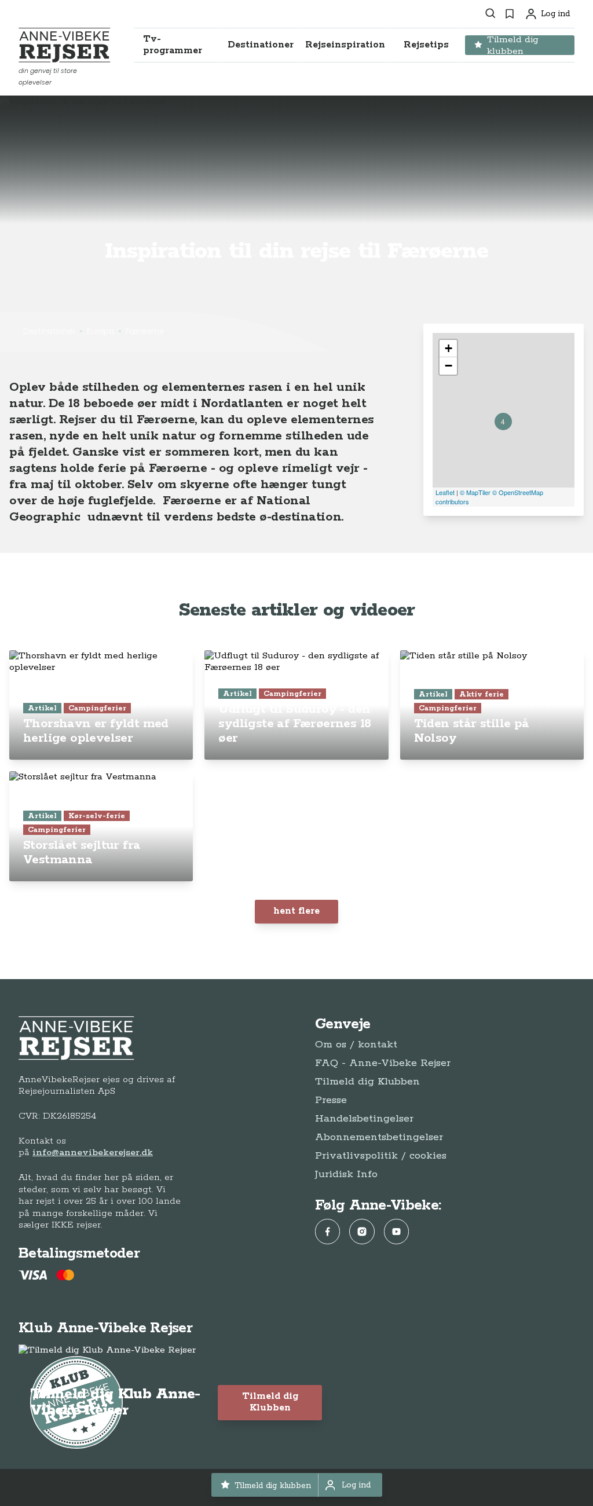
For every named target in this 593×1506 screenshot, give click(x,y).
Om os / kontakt (356, 1044)
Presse (331, 1100)
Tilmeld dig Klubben (367, 1081)
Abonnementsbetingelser (379, 1137)
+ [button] (448, 348)
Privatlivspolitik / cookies (380, 1155)
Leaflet (445, 492)
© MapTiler (475, 492)
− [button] (448, 365)
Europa (100, 331)
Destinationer (49, 331)
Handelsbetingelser (364, 1118)
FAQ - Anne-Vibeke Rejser (383, 1063)
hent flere (296, 911)
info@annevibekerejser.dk (92, 1152)
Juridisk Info (346, 1174)
